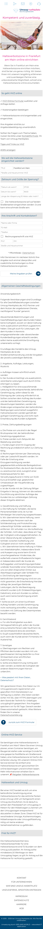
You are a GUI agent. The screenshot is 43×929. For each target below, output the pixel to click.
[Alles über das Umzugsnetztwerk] (6, 4)
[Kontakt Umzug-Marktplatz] (23, 4)
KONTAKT (21, 878)
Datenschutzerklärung (11, 715)
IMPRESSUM (21, 896)
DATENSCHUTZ (21, 900)
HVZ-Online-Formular (13, 101)
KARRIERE (21, 904)
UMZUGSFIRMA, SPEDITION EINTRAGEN (21, 890)
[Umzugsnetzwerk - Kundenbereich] (31, 4)
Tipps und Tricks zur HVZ (12, 144)
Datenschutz (28, 253)
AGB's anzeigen (7, 150)
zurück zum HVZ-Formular (22, 722)
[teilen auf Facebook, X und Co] (14, 4)
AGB (21, 908)
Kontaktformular (30, 136)
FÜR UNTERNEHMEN (21, 882)
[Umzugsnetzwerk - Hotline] (39, 4)
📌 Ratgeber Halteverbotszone (24, 774)
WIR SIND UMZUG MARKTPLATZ (21, 886)
